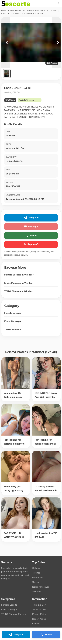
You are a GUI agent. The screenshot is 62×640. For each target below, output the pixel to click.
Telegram (33, 217)
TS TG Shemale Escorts (13, 614)
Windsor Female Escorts (33, 10)
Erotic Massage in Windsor (18, 283)
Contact (36, 623)
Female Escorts (14, 10)
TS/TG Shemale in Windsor (18, 291)
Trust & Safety (39, 605)
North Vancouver (40, 587)
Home (4, 10)
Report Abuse (39, 619)
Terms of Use (39, 609)
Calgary (36, 568)
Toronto (36, 572)
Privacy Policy (39, 614)
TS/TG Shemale (12, 329)
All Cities (36, 591)
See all (51, 352)
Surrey (35, 582)
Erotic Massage (12, 321)
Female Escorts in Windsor (18, 274)
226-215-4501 (22, 88)
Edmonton (37, 577)
